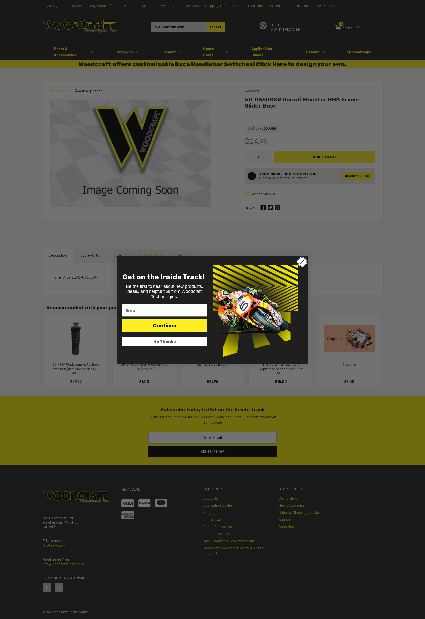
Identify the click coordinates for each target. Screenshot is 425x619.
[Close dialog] (302, 262)
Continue (164, 325)
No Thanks (164, 342)
